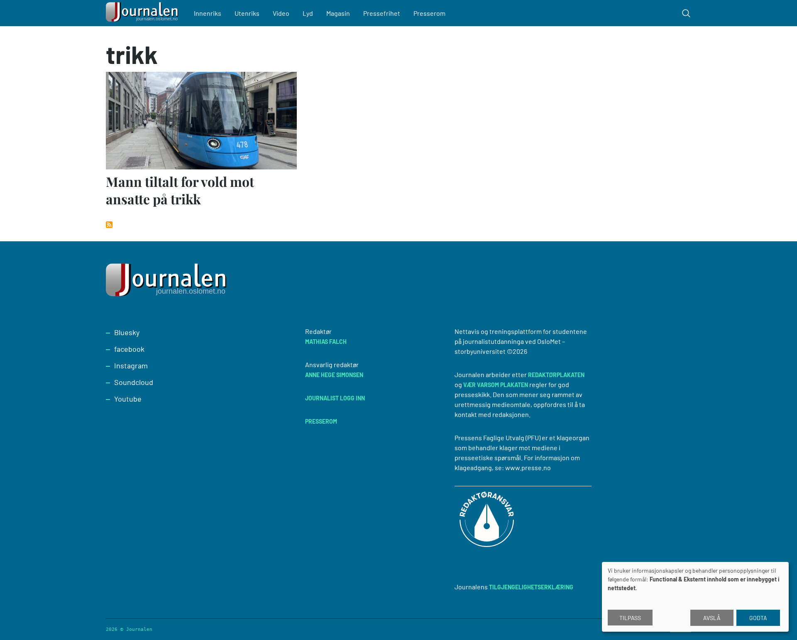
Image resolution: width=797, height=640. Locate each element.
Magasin (338, 13)
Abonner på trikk (109, 224)
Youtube (128, 398)
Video (281, 13)
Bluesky (126, 332)
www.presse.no (528, 467)
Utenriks (247, 13)
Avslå (712, 617)
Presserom (429, 13)
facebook (129, 348)
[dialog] (695, 597)
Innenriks (207, 13)
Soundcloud (133, 382)
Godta (758, 617)
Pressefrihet (381, 13)
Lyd (308, 13)
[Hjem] (143, 13)
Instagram (131, 365)
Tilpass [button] (630, 617)
